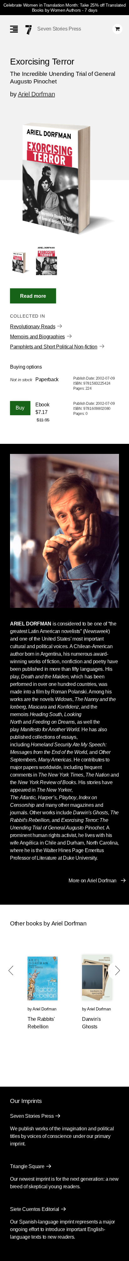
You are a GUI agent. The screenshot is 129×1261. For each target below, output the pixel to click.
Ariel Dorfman (36, 94)
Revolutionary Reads (32, 326)
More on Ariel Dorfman (92, 880)
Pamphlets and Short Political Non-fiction (53, 346)
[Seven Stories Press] (28, 30)
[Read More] (33, 295)
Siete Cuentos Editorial (34, 1209)
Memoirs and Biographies (37, 336)
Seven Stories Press (59, 28)
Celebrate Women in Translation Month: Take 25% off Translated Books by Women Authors (64, 8)
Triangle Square (27, 1166)
